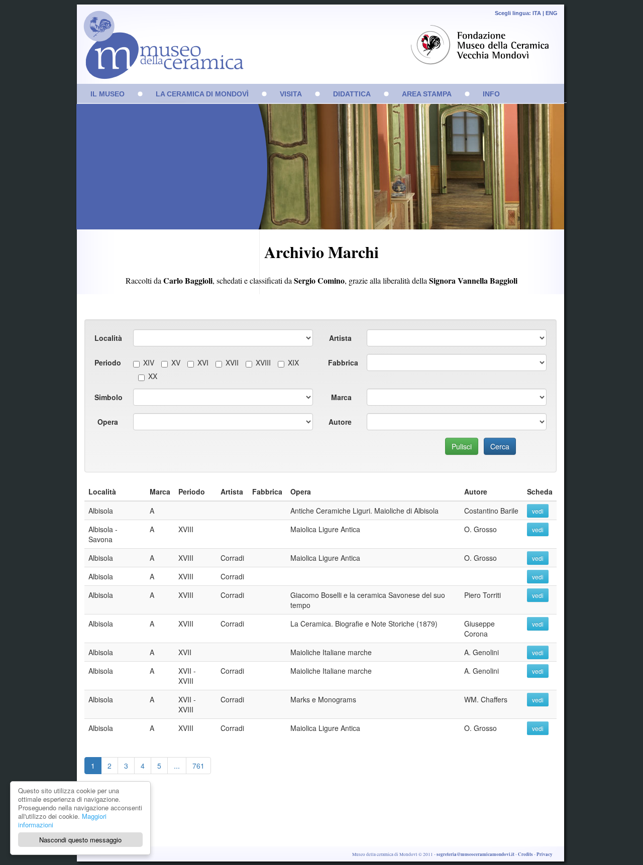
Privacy (545, 854)
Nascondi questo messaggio (80, 839)
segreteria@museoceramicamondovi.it (475, 854)
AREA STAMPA (427, 94)
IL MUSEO (107, 94)
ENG (552, 13)
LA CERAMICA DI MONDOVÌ (202, 94)
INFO (491, 94)
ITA (536, 13)
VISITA (291, 94)
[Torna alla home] (160, 50)
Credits (525, 854)
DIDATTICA (352, 94)
